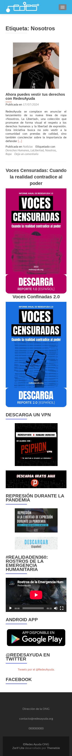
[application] (36, 595)
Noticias (28, 146)
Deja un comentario (26, 154)
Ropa (9, 154)
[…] (20, 141)
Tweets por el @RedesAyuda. (36, 669)
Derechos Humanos (17, 150)
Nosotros (50, 150)
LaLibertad (37, 150)
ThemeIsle (53, 748)
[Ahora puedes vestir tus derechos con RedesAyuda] (36, 65)
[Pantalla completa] (62, 608)
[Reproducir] (10, 608)
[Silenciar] (56, 608)
